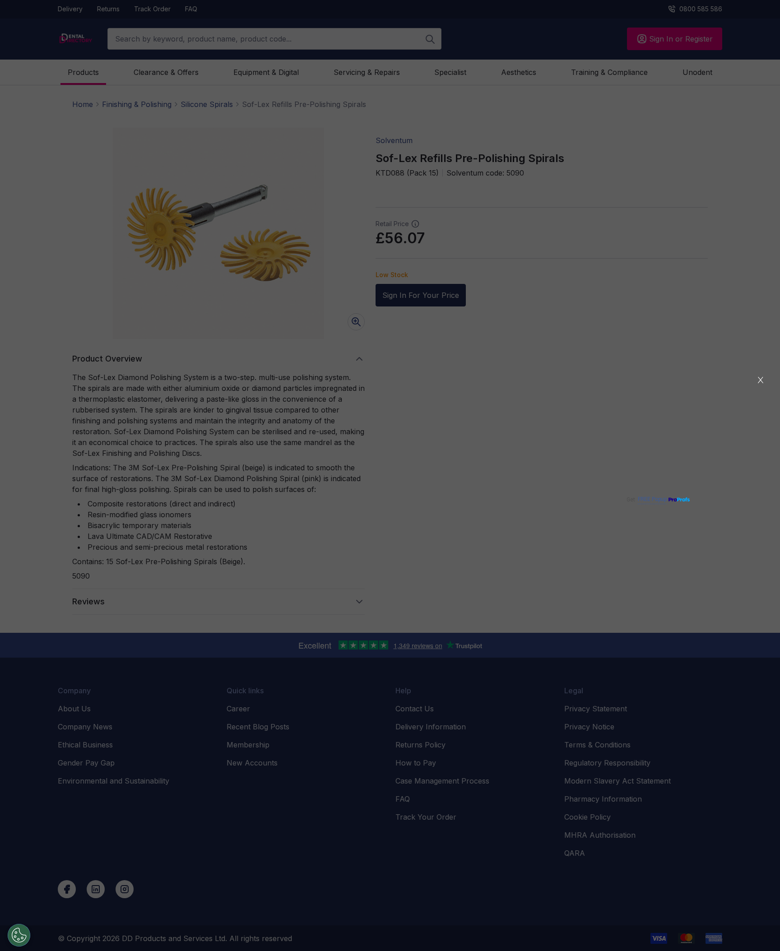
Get (647, 499)
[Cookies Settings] (19, 935)
